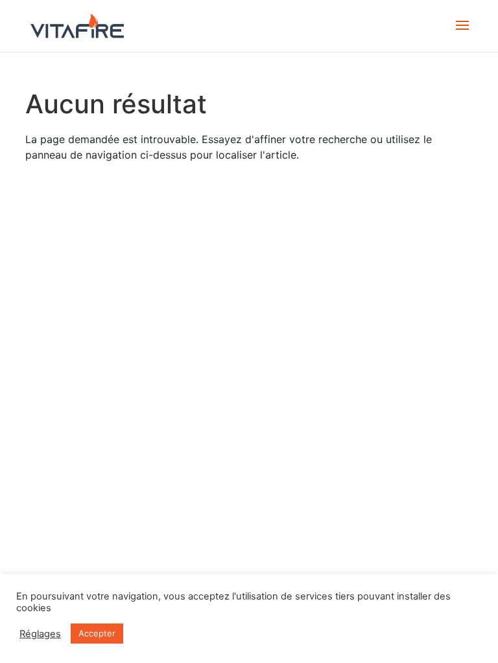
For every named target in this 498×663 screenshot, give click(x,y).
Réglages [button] (40, 634)
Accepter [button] (96, 633)
